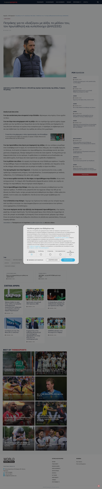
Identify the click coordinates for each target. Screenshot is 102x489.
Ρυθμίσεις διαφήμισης (34, 246)
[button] (35, 260)
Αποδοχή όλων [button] (68, 260)
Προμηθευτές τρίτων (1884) (62, 237)
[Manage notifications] (99, 486)
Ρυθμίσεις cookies (33, 248)
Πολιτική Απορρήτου (44, 248)
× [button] (76, 226)
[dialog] (51, 244)
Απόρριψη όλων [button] (53, 260)
